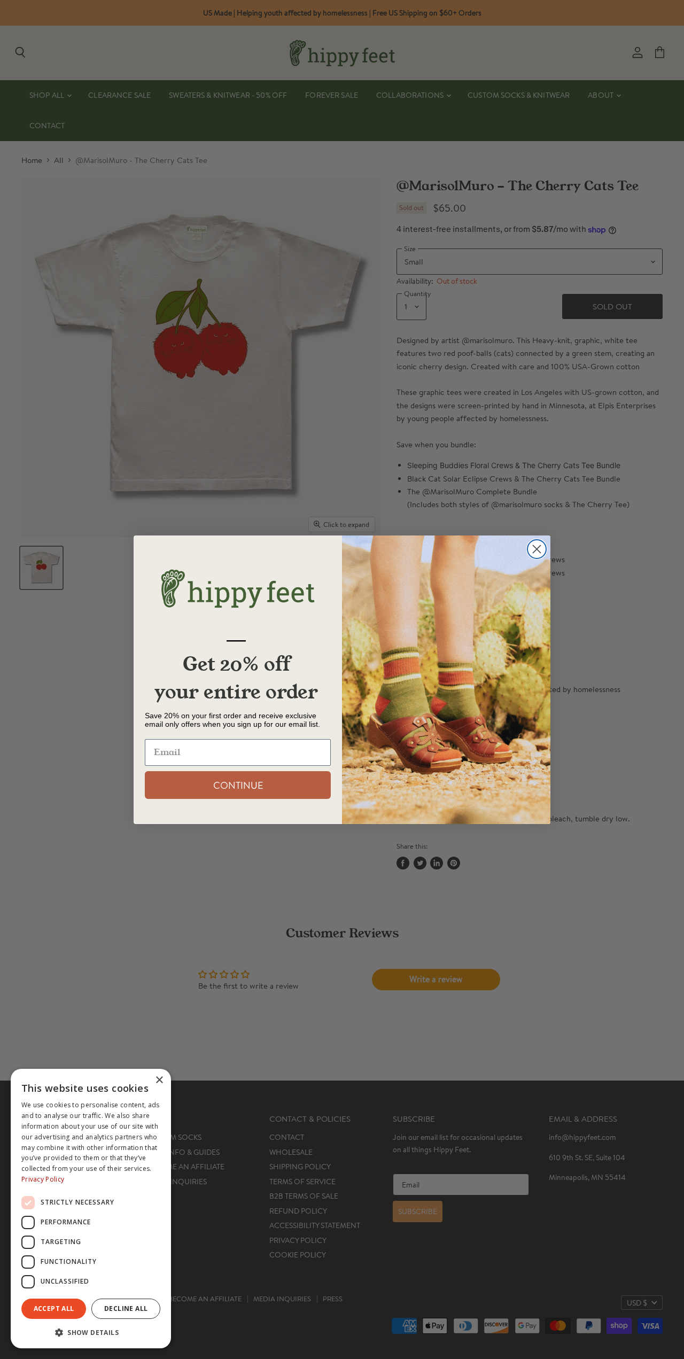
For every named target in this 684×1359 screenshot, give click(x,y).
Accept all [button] (54, 1308)
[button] (90, 1332)
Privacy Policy (42, 1179)
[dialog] (91, 1208)
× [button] (159, 1080)
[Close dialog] (536, 549)
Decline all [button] (125, 1308)
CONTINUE (238, 785)
